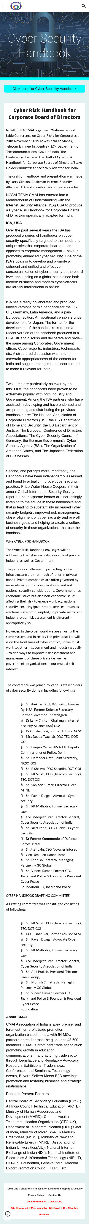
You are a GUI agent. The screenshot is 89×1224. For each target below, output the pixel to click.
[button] (5, 6)
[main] (44, 45)
